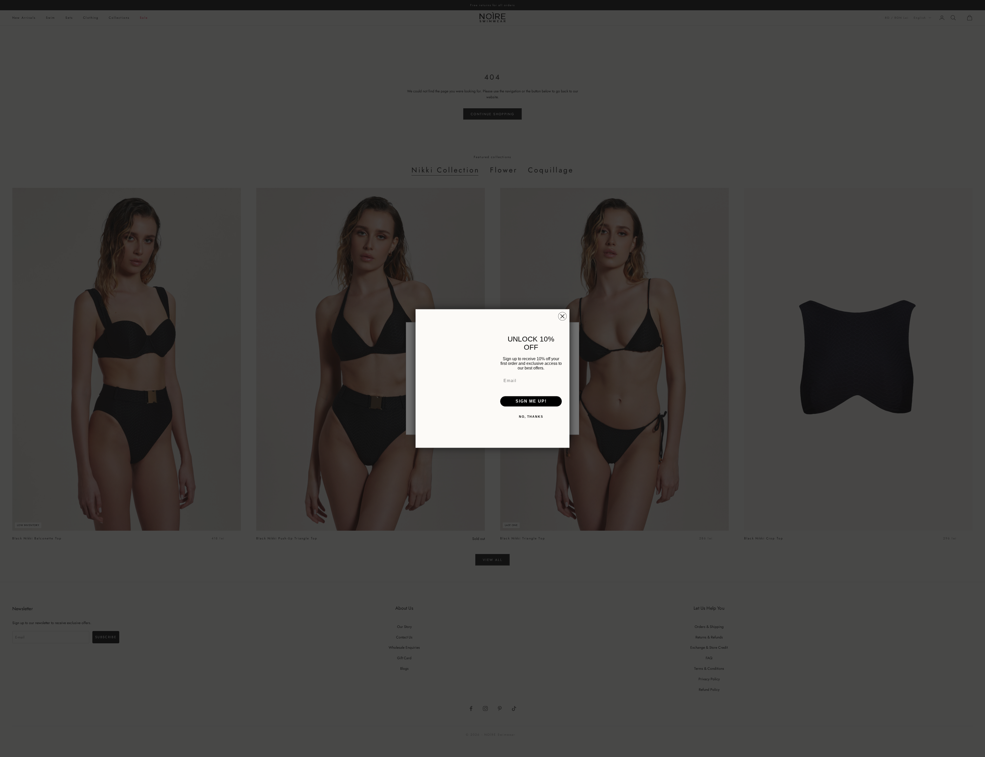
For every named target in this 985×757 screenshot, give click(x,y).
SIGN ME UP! (531, 401)
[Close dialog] (562, 316)
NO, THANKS (531, 417)
